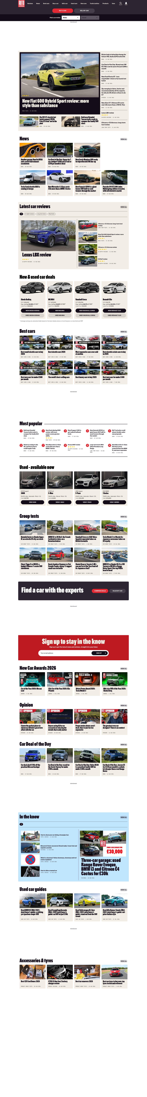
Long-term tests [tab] (41, 214)
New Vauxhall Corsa (87, 310)
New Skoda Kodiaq (32, 310)
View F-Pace (87, 502)
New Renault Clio (114, 310)
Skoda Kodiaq (26, 300)
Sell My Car (84, 10)
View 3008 (32, 502)
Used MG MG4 (60, 315)
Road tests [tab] (51, 214)
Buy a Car (62, 10)
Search (120, 4)
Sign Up (99, 653)
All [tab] (21, 214)
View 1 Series (114, 502)
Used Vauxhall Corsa (87, 315)
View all (124, 139)
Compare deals (100, 591)
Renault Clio (107, 300)
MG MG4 (51, 300)
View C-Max (60, 502)
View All (124, 705)
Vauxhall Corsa (81, 300)
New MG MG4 (59, 310)
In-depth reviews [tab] (29, 214)
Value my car (117, 591)
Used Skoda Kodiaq (33, 315)
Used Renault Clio (114, 315)
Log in (126, 4)
